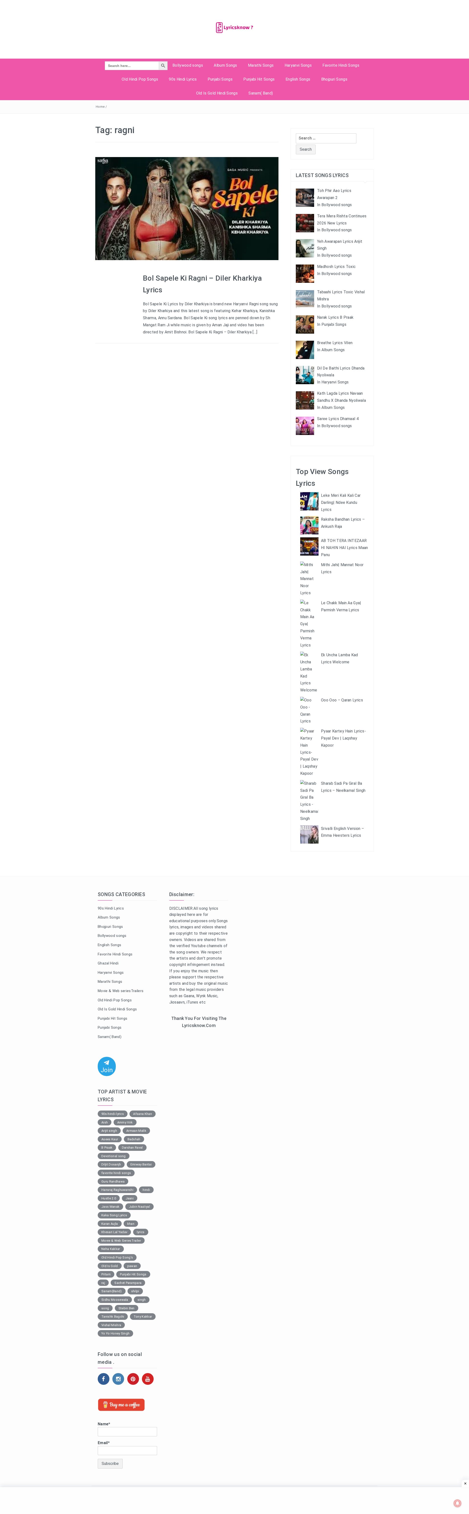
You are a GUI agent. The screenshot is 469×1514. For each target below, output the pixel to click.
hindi (146, 1190)
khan (130, 1224)
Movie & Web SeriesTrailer (121, 1240)
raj (103, 1283)
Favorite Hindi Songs (340, 65)
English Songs (298, 79)
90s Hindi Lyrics (183, 79)
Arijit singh (109, 1131)
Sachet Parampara (127, 1283)
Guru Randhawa (113, 1181)
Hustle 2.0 (108, 1198)
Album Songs (225, 65)
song (105, 1308)
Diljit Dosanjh (111, 1164)
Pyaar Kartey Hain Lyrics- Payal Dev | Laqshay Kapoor (343, 738)
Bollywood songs (187, 65)
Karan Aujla (109, 1224)
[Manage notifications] (457, 1503)
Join (107, 1070)
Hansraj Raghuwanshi (117, 1190)
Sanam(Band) (111, 1291)
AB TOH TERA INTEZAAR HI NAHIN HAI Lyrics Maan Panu (344, 547)
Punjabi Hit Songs (259, 79)
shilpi (135, 1291)
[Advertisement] (199, 1112)
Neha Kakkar (110, 1249)
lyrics (141, 1232)
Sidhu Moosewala (114, 1300)
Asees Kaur (109, 1139)
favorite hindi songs (116, 1173)
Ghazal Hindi (108, 963)
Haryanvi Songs (298, 65)
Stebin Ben (126, 1308)
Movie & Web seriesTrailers (120, 991)
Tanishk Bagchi (112, 1316)
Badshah (134, 1139)
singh (142, 1300)
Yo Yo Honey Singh (115, 1333)
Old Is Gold (109, 1266)
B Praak (106, 1147)
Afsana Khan (142, 1114)
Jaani (130, 1198)
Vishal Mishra (111, 1325)
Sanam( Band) (260, 93)
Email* (104, 1442)
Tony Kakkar (143, 1316)
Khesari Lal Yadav (114, 1232)
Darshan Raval (132, 1147)
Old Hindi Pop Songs (140, 79)
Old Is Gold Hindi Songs (217, 93)
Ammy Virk (125, 1122)
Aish (104, 1122)
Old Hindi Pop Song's (117, 1257)
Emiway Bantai (141, 1164)
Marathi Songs (261, 65)
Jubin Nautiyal (139, 1206)
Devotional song (113, 1156)
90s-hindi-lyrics (112, 1114)
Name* (104, 1424)
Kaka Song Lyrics (114, 1215)
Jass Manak (110, 1206)
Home (100, 106)
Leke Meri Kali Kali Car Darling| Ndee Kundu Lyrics (341, 502)
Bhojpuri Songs (334, 79)
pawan (132, 1266)
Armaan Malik (136, 1131)
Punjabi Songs (220, 79)
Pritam (106, 1274)
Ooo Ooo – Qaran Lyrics (342, 700)
